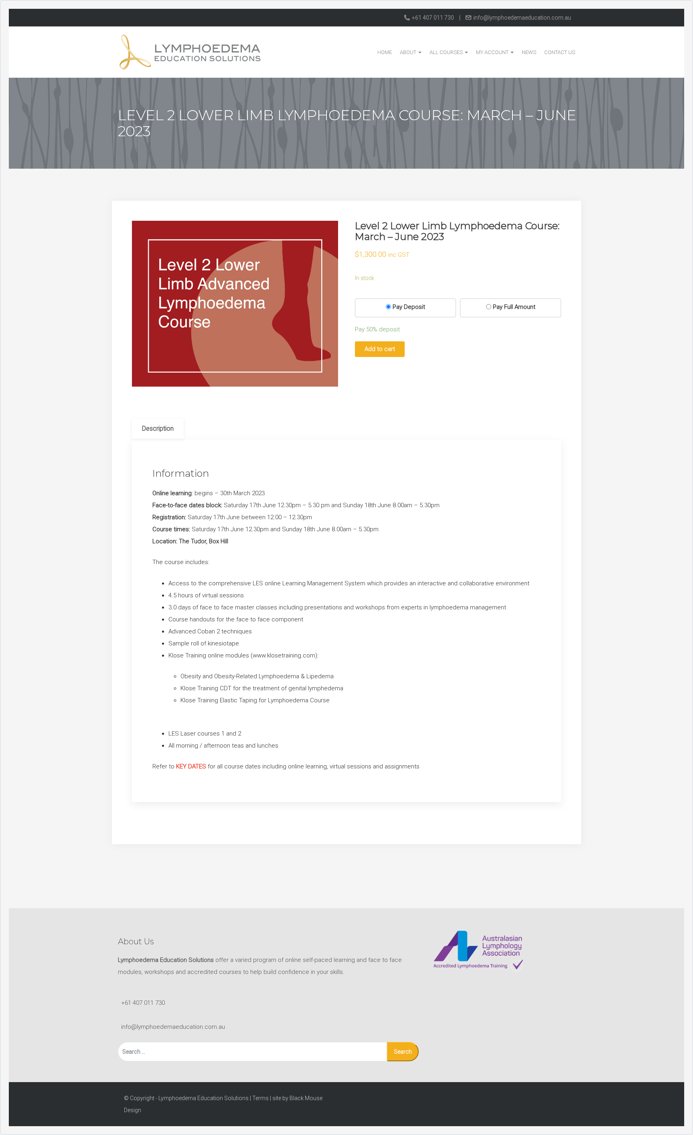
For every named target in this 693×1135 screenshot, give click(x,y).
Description (158, 428)
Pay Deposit (409, 306)
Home (384, 52)
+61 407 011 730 (433, 17)
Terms (260, 1098)
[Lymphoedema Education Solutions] (190, 51)
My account (493, 52)
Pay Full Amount (514, 306)
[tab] (158, 429)
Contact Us (559, 52)
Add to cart (380, 349)
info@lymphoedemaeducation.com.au (521, 17)
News (529, 52)
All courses (447, 52)
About (408, 52)
